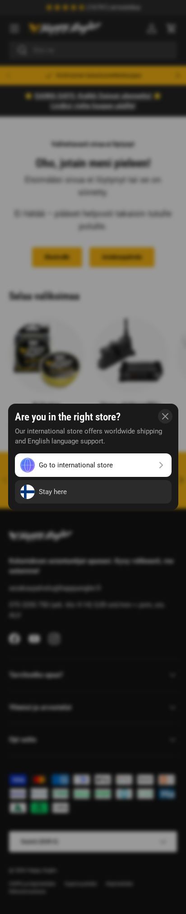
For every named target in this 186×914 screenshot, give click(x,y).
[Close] (165, 416)
